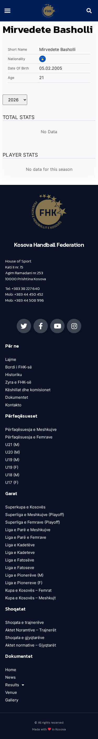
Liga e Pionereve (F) (23, 582)
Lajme (10, 359)
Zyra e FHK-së (18, 382)
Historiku (13, 374)
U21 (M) (12, 444)
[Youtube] (57, 326)
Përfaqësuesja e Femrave (29, 437)
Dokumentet (16, 397)
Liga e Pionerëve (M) (24, 575)
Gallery (11, 699)
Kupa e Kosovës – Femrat (28, 590)
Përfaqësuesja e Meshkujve (31, 429)
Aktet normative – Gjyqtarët (30, 645)
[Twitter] (24, 326)
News (10, 677)
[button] (8, 11)
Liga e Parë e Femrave (25, 537)
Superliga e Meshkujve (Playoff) (34, 514)
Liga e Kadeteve (20, 552)
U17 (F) (11, 482)
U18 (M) (12, 474)
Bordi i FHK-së (18, 367)
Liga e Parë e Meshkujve (27, 529)
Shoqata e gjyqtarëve (24, 637)
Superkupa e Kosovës (25, 507)
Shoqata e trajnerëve (24, 622)
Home (10, 669)
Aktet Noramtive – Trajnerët (30, 629)
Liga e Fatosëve (19, 560)
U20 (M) (12, 452)
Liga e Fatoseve (19, 567)
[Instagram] (74, 326)
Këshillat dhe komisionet (27, 389)
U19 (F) (11, 467)
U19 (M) (12, 459)
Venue (11, 692)
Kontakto (13, 404)
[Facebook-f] (40, 326)
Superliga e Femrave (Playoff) (32, 522)
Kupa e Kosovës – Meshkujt (30, 597)
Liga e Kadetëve (20, 544)
